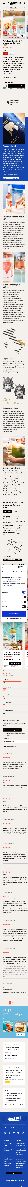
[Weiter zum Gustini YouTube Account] (18, 1133)
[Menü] (4, 3)
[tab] (7, 511)
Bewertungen (8, 1149)
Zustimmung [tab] (6, 572)
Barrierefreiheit (21, 1151)
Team (6, 1145)
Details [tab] (15, 572)
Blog (5, 1162)
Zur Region (7, 556)
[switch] (24, 597)
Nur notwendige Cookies (14, 618)
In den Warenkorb (16, 86)
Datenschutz (12, 1186)
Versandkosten (20, 1143)
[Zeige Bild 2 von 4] (12, 37)
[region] (14, 25)
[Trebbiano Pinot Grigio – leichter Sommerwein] (13, 634)
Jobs (6, 1147)
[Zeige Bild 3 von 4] (15, 37)
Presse (6, 1165)
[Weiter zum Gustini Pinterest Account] (14, 1133)
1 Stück (5, 53)
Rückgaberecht (20, 1147)
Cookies (13, 580)
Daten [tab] (16, 511)
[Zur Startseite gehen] (14, 3)
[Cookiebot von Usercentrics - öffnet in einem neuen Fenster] (19, 567)
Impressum (8, 585)
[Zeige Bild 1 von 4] (9, 37)
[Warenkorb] (24, 3)
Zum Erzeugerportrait (10, 175)
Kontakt (18, 1152)
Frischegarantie (21, 1149)
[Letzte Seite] (20, 1002)
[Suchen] (8, 3)
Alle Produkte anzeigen (10, 178)
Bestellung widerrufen (14, 1173)
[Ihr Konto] (20, 3)
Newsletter (19, 1154)
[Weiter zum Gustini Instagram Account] (5, 1133)
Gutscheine (19, 1165)
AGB (4, 1186)
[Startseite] (3, 10)
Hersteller (7, 1163)
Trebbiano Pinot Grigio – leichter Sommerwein (12, 653)
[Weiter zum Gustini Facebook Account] (10, 1133)
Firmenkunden (20, 1163)
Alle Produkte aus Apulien (12, 560)
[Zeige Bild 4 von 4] (18, 37)
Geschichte (8, 1143)
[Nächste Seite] (17, 1002)
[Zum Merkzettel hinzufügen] (22, 36)
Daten (16, 77)
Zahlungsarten (20, 1145)
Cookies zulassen (14, 613)
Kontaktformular (9, 1059)
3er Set (11, 53)
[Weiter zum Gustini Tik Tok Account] (23, 1133)
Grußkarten (19, 1167)
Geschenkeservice (21, 1162)
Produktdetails (8, 73)
